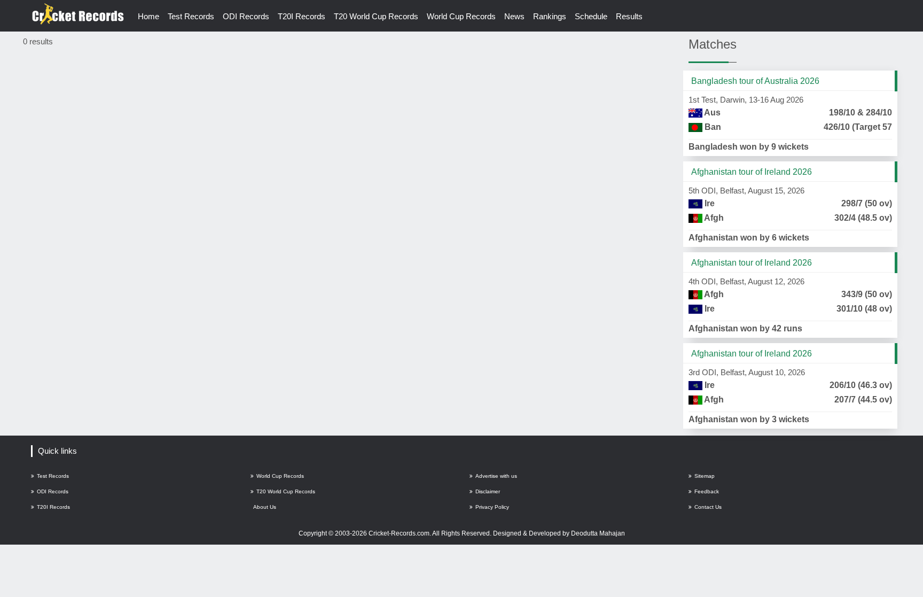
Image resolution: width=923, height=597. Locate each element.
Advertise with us (496, 476)
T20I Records (301, 16)
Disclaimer (487, 491)
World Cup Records (461, 16)
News (514, 16)
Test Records (191, 16)
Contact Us (708, 507)
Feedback (706, 491)
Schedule (591, 16)
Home (148, 16)
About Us (264, 507)
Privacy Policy (492, 507)
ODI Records (246, 16)
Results (629, 16)
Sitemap (704, 476)
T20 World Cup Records (376, 16)
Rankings (549, 16)
